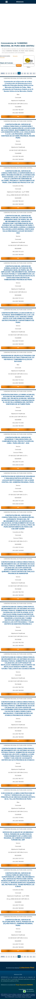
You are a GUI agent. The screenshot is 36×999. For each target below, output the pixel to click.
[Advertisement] (18, 21)
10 (24, 73)
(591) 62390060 (30, 991)
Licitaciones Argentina (16, 995)
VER (18, 116)
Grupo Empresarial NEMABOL (24, 984)
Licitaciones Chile (21, 994)
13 (34, 73)
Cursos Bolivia (18, 997)
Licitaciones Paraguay (6, 995)
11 (27, 73)
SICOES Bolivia (25, 995)
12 (30, 73)
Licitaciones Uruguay (30, 994)
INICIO (2, 73)
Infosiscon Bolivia (12, 994)
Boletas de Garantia (26, 997)
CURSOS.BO (11, 997)
